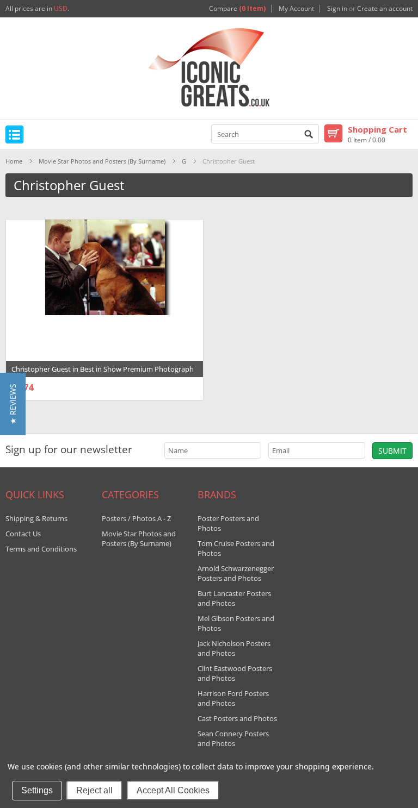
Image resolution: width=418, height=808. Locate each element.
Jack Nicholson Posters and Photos (234, 648)
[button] (13, 404)
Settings (37, 790)
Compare (237, 8)
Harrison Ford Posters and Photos (233, 698)
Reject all (94, 790)
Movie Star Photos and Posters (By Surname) (102, 161)
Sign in (337, 8)
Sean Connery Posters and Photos (233, 738)
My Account (296, 8)
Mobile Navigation (14, 134)
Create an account (385, 8)
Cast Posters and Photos (237, 718)
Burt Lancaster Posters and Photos (234, 598)
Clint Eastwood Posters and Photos (235, 673)
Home (13, 161)
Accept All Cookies (173, 790)
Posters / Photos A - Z (136, 518)
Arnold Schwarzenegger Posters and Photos (236, 573)
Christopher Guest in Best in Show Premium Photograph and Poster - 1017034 (102, 374)
